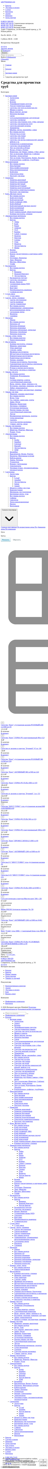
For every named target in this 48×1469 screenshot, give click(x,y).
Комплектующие (16, 490)
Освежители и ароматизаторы (21, 144)
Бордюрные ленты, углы (19, 494)
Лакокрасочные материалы (20, 1145)
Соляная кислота (16, 292)
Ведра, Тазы (14, 398)
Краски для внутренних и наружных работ (26, 254)
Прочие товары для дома (19, 410)
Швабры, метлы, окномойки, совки (23, 130)
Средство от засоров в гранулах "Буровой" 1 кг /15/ (20, 794)
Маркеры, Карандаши (18, 404)
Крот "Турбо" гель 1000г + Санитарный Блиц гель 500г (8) (23, 931)
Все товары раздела (17, 132)
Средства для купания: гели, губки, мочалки (27, 122)
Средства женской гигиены (20, 126)
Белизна (13, 102)
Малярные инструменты (19, 352)
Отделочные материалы (19, 408)
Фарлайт (17, 446)
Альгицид (14, 286)
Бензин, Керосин (16, 282)
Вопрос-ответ (10, 994)
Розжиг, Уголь (15, 432)
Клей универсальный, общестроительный (26, 212)
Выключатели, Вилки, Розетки (21, 454)
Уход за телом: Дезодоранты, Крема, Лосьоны (27, 158)
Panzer (16, 226)
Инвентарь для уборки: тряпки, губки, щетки (27, 152)
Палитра (17, 236)
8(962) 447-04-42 (7, 23)
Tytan (16, 242)
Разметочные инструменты (20, 358)
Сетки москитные (16, 418)
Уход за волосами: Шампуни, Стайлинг (25, 154)
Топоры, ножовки (16, 360)
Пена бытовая (15, 166)
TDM (16, 450)
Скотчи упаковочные (18, 304)
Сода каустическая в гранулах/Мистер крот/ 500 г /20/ (21, 899)
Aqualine (17, 480)
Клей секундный (16, 198)
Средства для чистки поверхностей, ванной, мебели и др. (28, 1066)
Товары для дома (16, 1321)
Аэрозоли (13, 252)
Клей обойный (15, 204)
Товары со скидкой (12, 978)
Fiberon (12, 320)
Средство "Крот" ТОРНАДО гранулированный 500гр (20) (23, 830)
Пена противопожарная (19, 170)
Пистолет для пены (17, 176)
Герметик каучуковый (18, 186)
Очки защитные (16, 348)
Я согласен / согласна (43, 1462)
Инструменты (15, 1271)
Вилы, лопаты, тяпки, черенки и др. (23, 384)
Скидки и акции (11, 1439)
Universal (17, 444)
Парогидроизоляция (17, 340)
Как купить (9, 1445)
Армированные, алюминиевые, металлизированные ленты (22, 309)
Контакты (9, 12)
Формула (17, 244)
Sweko (16, 440)
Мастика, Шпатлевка (18, 262)
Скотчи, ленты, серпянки (19, 1227)
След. (13, 954)
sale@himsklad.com (8, 2)
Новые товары (10, 974)
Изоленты (13, 314)
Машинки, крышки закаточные (22, 394)
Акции (8, 14)
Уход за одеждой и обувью (20, 148)
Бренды (8, 6)
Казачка (17, 232)
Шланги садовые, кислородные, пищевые (26, 390)
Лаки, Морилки (16, 260)
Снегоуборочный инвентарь (20, 382)
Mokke (16, 248)
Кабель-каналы (15, 458)
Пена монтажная (16, 1091)
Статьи (8, 10)
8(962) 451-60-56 (7, 27)
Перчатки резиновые (18, 328)
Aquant (17, 486)
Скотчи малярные (16, 302)
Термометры (14, 128)
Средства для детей (17, 138)
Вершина (17, 272)
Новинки (8, 16)
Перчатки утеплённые (18, 332)
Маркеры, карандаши (18, 346)
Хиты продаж (10, 18)
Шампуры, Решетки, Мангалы (21, 430)
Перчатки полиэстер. (18, 334)
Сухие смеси (15, 296)
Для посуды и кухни (17, 134)
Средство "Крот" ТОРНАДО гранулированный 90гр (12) (23, 738)
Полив (12, 378)
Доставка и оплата (12, 8)
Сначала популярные (9, 527)
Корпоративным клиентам (15, 986)
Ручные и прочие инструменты (22, 368)
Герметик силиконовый (19, 182)
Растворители (15, 1195)
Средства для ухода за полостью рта (23, 108)
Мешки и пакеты (16, 110)
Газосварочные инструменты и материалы (26, 364)
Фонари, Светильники (18, 464)
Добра (16, 222)
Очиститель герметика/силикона (22, 190)
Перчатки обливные (17, 326)
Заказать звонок (7, 48)
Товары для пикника (18, 1355)
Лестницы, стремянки (18, 406)
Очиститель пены (16, 174)
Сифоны (13, 498)
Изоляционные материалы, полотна (23, 416)
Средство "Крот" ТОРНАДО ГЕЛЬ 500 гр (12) (18, 819)
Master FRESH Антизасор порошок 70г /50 (17, 909)
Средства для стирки (18, 136)
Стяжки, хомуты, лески (19, 424)
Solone (16, 484)
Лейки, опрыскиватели (18, 388)
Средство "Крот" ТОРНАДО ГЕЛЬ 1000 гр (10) (19, 783)
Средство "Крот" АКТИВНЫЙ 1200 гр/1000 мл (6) (20, 851)
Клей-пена (14, 172)
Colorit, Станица (20, 234)
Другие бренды (20, 246)
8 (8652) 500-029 (7, 21)
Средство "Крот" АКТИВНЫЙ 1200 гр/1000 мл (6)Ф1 (21, 920)
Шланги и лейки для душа (20, 488)
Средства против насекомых (20, 422)
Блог (7, 992)
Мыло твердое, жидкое (18, 112)
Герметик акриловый (18, 180)
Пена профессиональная (19, 168)
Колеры (13, 250)
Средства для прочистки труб (21, 124)
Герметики (14, 1107)
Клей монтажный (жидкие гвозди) (23, 206)
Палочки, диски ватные (19, 156)
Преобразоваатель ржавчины (21, 290)
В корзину (5, 733)
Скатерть (13, 420)
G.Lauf (16, 478)
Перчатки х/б (15, 324)
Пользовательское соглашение (29, 1009)
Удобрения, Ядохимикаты (20, 376)
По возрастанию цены (26, 527)
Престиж (17, 238)
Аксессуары (14, 474)
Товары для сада (16, 1301)
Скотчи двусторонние (18, 300)
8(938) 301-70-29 (7, 25)
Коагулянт (14, 288)
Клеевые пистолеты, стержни (21, 214)
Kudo (16, 224)
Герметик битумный (17, 184)
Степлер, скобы (16, 350)
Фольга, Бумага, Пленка (19, 150)
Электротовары (16, 1363)
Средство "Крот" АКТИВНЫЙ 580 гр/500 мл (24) (20, 772)
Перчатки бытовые (17, 114)
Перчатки (13, 1247)
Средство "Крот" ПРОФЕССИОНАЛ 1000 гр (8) (19, 841)
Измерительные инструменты (21, 356)
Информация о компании (15, 1001)
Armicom (17, 228)
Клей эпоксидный (17, 210)
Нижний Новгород (21, 274)
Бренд (3, 536)
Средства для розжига (18, 280)
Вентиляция (14, 506)
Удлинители (14, 462)
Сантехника (14, 1401)
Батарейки (14, 452)
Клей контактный (16, 200)
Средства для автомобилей (20, 146)
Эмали (12, 256)
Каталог (4, 53)
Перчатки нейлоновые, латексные (23, 330)
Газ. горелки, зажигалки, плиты (22, 400)
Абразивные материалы (19, 366)
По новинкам (10, 529)
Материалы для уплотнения (20, 492)
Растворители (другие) (18, 278)
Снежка (17, 240)
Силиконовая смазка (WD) (20, 284)
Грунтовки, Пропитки (18, 258)
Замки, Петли (15, 402)
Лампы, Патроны (16, 460)
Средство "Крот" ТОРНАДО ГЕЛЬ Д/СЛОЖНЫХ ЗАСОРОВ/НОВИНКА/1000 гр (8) (20, 943)
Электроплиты (15, 466)
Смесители (14, 500)
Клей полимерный (17, 208)
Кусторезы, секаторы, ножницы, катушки (26, 386)
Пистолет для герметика (19, 192)
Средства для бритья (17, 120)
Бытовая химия (15, 1019)
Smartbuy (17, 442)
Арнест (12, 100)
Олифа (12, 264)
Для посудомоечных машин (20, 106)
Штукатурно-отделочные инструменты (25, 354)
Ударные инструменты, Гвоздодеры (23, 362)
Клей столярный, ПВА (18, 202)
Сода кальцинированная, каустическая (24, 118)
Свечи (12, 116)
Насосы (13, 504)
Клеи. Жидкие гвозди (18, 1123)
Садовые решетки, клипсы (20, 380)
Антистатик (14, 98)
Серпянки (13, 316)
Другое (12, 414)
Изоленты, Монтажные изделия (22, 456)
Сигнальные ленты (17, 312)
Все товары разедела (17, 338)
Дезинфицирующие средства (21, 104)
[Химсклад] (5, 50)
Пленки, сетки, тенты (18, 1265)
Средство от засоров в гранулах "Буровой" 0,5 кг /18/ (21, 748)
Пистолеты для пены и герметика (22, 370)
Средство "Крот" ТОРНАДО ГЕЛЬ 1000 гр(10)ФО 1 (21, 888)
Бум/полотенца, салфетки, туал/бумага (24, 160)
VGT (16, 230)
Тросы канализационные (19, 502)
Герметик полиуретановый (20, 188)
